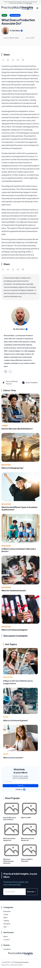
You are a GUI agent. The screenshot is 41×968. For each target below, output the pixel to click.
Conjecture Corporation (22, 962)
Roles (5, 717)
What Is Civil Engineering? (12, 468)
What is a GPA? (26, 817)
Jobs (5, 927)
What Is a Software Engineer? (15, 720)
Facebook (7, 949)
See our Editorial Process (11, 382)
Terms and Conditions (16, 965)
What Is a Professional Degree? (15, 630)
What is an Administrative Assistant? (8, 861)
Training (6, 921)
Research (6, 924)
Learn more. (29, 3)
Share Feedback (31, 383)
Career (5, 426)
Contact (6, 939)
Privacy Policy (5, 965)
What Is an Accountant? (13, 757)
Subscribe (20, 785)
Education (6, 465)
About (5, 936)
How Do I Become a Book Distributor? (17, 429)
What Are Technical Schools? (14, 590)
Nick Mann (16, 30)
